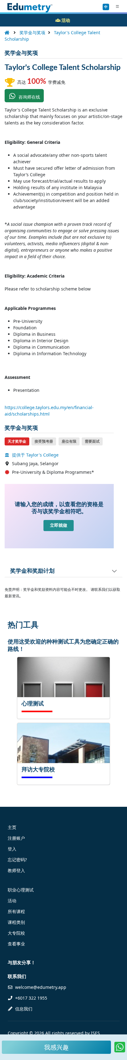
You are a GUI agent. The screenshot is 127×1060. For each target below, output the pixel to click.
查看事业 (16, 944)
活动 (12, 901)
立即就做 (58, 525)
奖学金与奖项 (32, 32)
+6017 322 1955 (30, 998)
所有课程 (16, 911)
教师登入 (16, 870)
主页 (12, 827)
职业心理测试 (21, 890)
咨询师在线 (28, 97)
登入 (12, 849)
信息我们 (23, 1009)
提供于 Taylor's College (35, 455)
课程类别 (16, 922)
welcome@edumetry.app (40, 987)
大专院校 (16, 933)
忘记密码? (17, 860)
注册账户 (16, 838)
